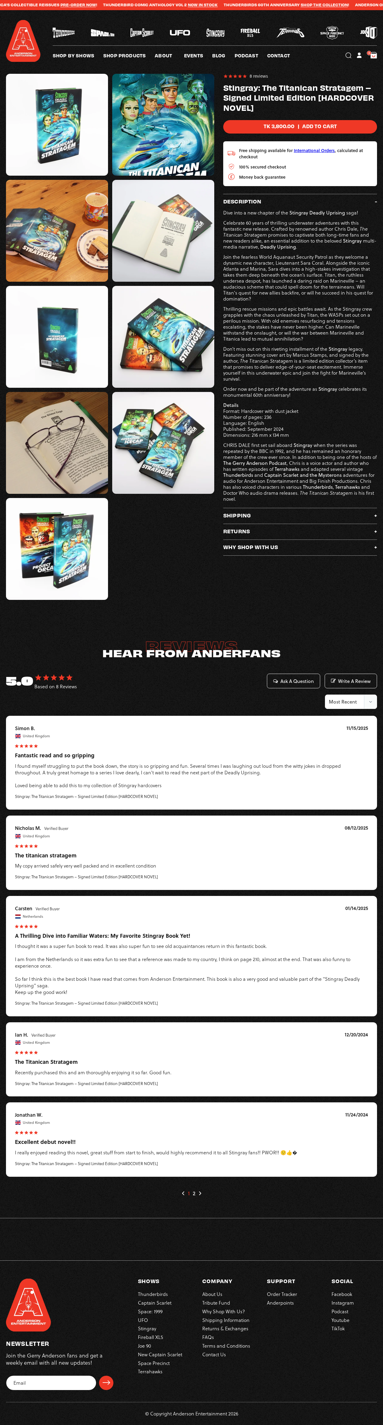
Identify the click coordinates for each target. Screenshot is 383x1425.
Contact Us (214, 1354)
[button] (169, 55)
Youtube (340, 1320)
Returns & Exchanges (225, 1328)
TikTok (338, 1328)
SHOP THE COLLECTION (290, 5)
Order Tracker (282, 1294)
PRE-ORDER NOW (44, 5)
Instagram (343, 1302)
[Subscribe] (106, 1382)
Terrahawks (150, 1371)
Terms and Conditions (226, 1345)
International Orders (314, 150)
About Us (212, 1294)
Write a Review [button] (354, 681)
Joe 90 (144, 1345)
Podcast (340, 1311)
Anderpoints (280, 1302)
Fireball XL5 (150, 1337)
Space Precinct (154, 1363)
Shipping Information (226, 1320)
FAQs (208, 1337)
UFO (143, 1320)
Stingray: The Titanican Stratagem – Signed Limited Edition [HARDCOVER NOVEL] (86, 796)
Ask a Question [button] (297, 681)
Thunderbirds (153, 1294)
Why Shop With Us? (223, 1311)
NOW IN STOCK (169, 5)
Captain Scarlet (154, 1302)
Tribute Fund (216, 1302)
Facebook (342, 1294)
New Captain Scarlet (160, 1354)
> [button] (199, 1193)
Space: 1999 (150, 1311)
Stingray (147, 1328)
